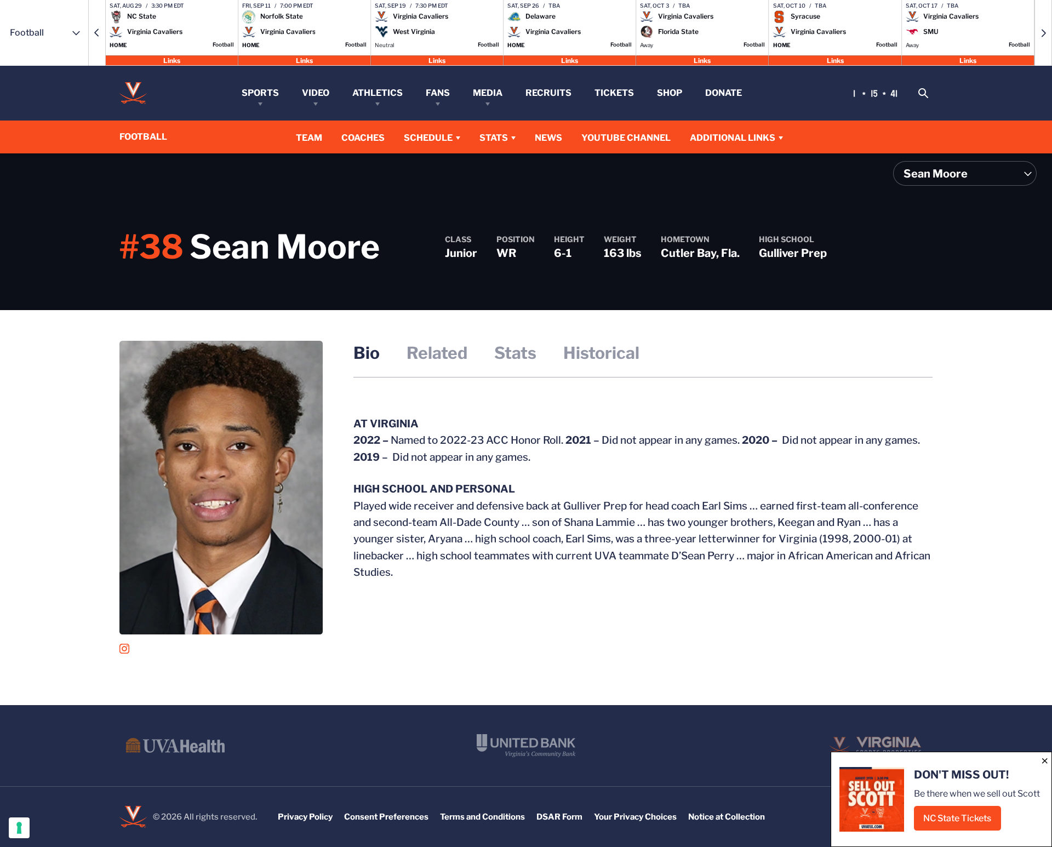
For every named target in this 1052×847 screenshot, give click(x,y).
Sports (260, 93)
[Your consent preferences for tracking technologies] (19, 827)
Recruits (548, 93)
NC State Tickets (962, 821)
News (548, 138)
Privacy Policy (305, 817)
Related (437, 353)
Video (315, 93)
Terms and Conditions (482, 817)
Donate (723, 93)
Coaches (363, 138)
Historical (601, 353)
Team (309, 138)
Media (487, 93)
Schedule (428, 138)
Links (171, 60)
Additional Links (732, 138)
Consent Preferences (386, 817)
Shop (669, 93)
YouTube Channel (626, 137)
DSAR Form (559, 817)
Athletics (377, 93)
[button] (97, 33)
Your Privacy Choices (635, 817)
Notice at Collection (726, 817)
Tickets (614, 93)
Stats (493, 138)
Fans (438, 93)
